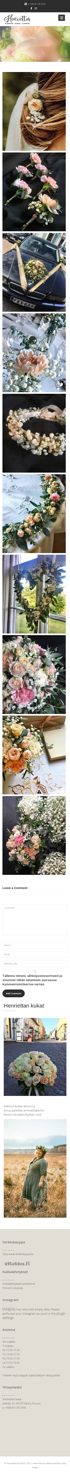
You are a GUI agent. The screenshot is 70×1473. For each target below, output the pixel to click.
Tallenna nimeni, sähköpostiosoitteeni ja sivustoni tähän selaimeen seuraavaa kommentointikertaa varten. (32, 980)
